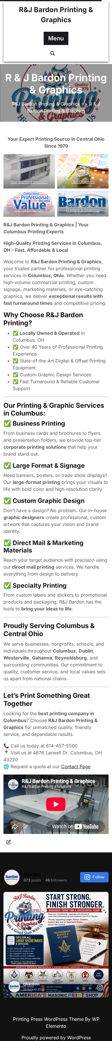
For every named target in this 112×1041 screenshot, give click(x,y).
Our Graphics (83, 181)
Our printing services (29, 181)
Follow (98, 877)
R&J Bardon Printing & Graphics (46, 104)
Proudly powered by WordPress (56, 1037)
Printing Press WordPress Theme (49, 1019)
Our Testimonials (29, 210)
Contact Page (75, 766)
